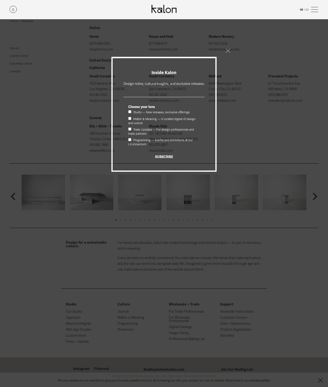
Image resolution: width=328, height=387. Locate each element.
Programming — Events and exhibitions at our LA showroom (160, 142)
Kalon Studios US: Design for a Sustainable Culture (164, 9)
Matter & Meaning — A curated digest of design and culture (161, 121)
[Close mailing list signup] (228, 50)
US (301, 9)
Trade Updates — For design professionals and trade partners (161, 132)
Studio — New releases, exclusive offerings (161, 112)
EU (307, 9)
